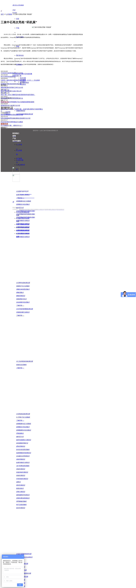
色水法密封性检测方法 (8, 76)
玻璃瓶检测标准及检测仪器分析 (11, 84)
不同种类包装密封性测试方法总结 (12, 73)
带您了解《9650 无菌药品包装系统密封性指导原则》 (18, 94)
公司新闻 (9, 14)
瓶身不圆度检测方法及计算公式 (11, 91)
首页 (2, 14)
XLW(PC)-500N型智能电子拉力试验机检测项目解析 (17, 102)
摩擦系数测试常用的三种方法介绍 (12, 87)
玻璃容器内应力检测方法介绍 (10, 105)
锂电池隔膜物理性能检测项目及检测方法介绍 (15, 118)
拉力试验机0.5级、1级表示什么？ (12, 125)
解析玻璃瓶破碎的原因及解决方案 (12, 114)
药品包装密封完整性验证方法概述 (12, 122)
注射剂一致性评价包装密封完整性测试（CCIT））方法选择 (20, 80)
